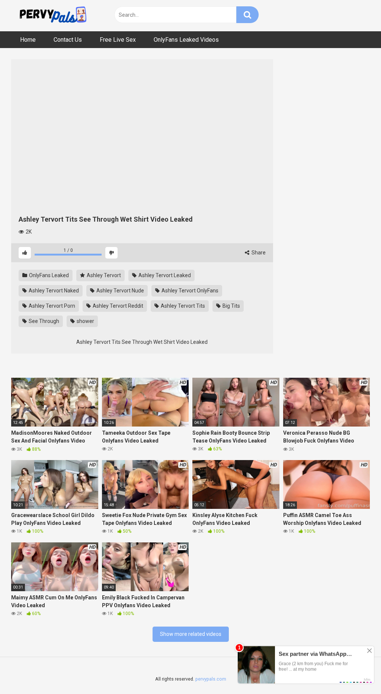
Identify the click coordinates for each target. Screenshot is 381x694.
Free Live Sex (118, 39)
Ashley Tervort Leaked (164, 275)
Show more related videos (190, 634)
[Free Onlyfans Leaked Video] (53, 15)
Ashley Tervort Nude (119, 291)
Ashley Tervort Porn (51, 306)
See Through (43, 321)
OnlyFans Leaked (48, 275)
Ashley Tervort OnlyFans (189, 291)
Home (28, 39)
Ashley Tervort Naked (53, 291)
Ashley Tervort (103, 275)
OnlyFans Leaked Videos (186, 39)
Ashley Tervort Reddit (117, 306)
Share (258, 253)
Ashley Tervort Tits (182, 306)
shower (85, 321)
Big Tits (230, 306)
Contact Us (68, 39)
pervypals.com (210, 679)
